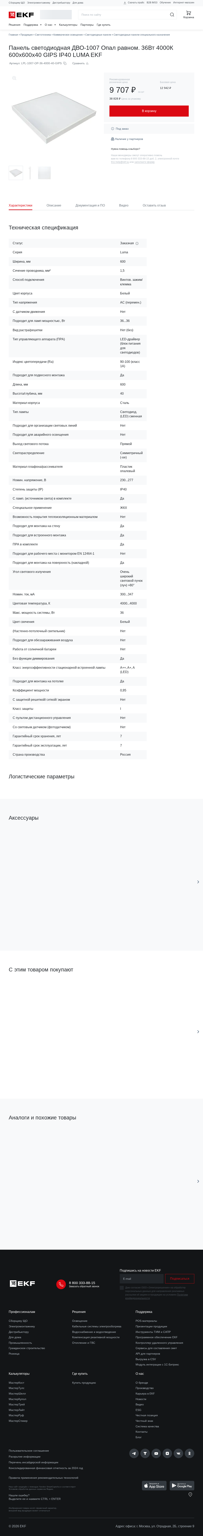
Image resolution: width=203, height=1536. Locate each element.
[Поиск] (172, 14)
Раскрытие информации (24, 1456)
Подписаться (179, 1278)
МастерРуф (16, 1415)
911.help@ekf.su (120, 162)
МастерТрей (17, 1404)
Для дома (78, 2)
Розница (14, 1353)
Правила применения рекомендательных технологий (43, 1477)
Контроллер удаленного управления (159, 1342)
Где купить (103, 24)
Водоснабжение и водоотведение (94, 1331)
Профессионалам (22, 1311)
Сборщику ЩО (17, 2)
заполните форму (144, 162)
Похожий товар (23, 1136)
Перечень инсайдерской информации (33, 1462)
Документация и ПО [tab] (90, 205)
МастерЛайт (17, 1410)
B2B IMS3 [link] (152, 2)
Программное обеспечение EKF (157, 1337)
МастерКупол (17, 1399)
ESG (138, 1410)
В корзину (41, 1224)
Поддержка (31, 24)
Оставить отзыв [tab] (154, 205)
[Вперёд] (198, 882)
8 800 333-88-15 (82, 1283)
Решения (14, 24)
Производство (145, 1388)
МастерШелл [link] (17, 1393)
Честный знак (144, 1420)
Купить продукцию (84, 1382)
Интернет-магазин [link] (183, 2)
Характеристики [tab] (20, 205)
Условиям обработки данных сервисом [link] (27, 1489)
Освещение (79, 1320)
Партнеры (87, 24)
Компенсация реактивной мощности (96, 1337)
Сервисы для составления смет (156, 1348)
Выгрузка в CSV (146, 1359)
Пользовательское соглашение (29, 1450)
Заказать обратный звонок (84, 1286)
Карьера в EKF (145, 1393)
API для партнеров (148, 1353)
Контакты (141, 1431)
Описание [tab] (54, 205)
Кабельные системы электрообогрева (96, 1326)
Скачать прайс (135, 2)
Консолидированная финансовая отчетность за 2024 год (46, 1468)
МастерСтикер (18, 1420)
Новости (141, 1399)
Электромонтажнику (38, 2)
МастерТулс (16, 1388)
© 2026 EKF (17, 1526)
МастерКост (16, 1382)
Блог (139, 1437)
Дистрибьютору (61, 2)
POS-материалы (146, 1320)
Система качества (147, 1426)
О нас (49, 24)
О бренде (142, 1382)
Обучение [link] (165, 2)
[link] (134, 1453)
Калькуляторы (68, 24)
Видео (140, 1404)
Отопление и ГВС (83, 1342)
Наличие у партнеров (129, 138)
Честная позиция (147, 1415)
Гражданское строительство (27, 1348)
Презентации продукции (151, 1326)
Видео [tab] (123, 205)
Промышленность (20, 1342)
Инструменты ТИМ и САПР (153, 1331)
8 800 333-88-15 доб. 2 (143, 158)
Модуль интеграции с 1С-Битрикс (157, 1364)
